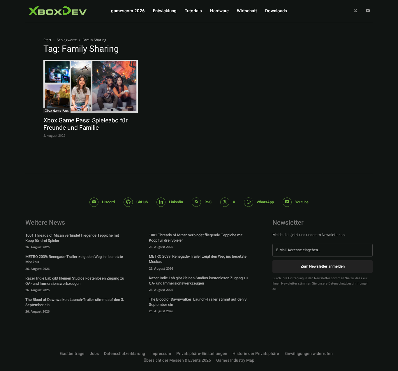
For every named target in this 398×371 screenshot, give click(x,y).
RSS (208, 202)
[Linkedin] (161, 202)
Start (47, 39)
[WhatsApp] (248, 202)
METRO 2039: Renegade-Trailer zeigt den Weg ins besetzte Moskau (74, 259)
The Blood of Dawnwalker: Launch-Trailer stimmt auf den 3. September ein (74, 302)
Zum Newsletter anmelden (323, 266)
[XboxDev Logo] (57, 10)
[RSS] (196, 202)
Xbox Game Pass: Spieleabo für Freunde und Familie (85, 124)
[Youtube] (368, 11)
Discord (108, 202)
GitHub (142, 202)
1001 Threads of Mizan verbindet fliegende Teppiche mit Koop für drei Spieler (72, 238)
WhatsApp (265, 202)
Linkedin (176, 202)
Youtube (302, 202)
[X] (355, 11)
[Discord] (94, 202)
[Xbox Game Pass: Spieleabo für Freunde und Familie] (90, 86)
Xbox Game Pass (57, 110)
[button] (201, 354)
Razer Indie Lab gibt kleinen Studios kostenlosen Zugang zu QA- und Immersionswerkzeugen (74, 280)
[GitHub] (128, 202)
